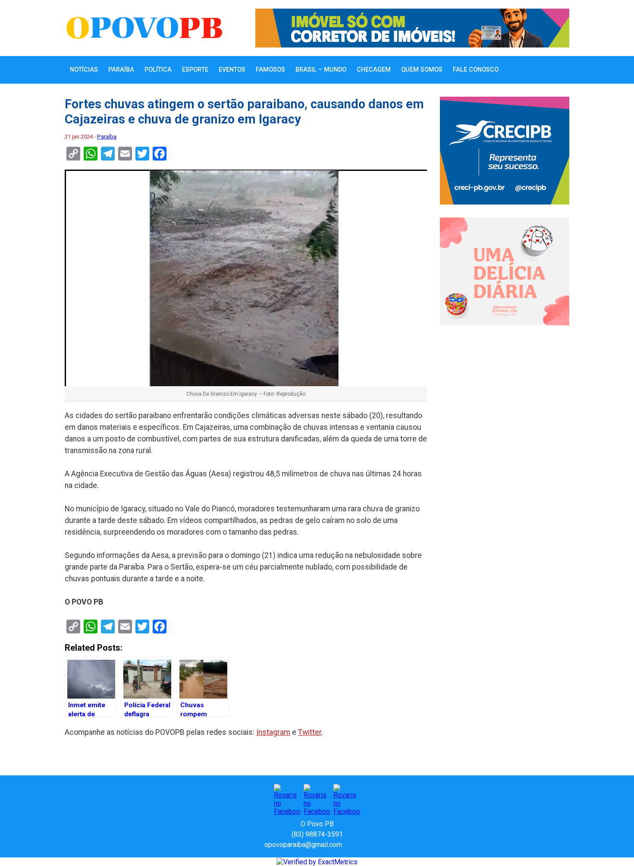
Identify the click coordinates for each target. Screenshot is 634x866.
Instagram (273, 732)
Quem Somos (422, 69)
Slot (350, 845)
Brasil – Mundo (320, 69)
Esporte (195, 69)
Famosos (270, 69)
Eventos (232, 69)
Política (158, 69)
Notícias (84, 69)
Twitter (309, 732)
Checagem (374, 69)
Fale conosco (476, 69)
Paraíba (121, 69)
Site (364, 845)
